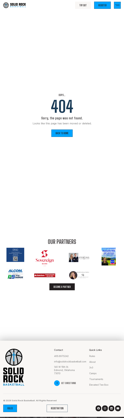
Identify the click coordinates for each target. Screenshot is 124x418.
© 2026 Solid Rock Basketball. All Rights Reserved (30, 400)
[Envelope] (118, 408)
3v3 (91, 367)
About (92, 361)
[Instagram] (105, 408)
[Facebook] (98, 408)
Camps (93, 373)
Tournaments (96, 379)
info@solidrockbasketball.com (70, 361)
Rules (92, 356)
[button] (117, 5)
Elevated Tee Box (98, 384)
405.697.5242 (61, 356)
